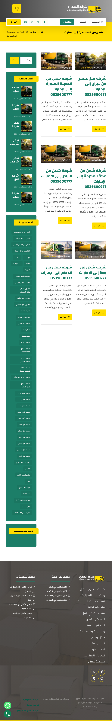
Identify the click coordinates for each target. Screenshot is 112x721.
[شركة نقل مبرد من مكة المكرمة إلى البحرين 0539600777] (26, 91)
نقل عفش (26, 506)
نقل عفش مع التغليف (22, 512)
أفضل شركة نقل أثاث (22, 238)
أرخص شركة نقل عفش (22, 232)
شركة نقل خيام (24, 437)
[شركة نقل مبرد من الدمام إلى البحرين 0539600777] (26, 109)
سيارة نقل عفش (24, 323)
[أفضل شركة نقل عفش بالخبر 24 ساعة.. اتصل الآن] (26, 144)
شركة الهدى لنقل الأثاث (21, 377)
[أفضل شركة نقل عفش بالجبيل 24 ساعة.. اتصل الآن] (26, 126)
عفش (27, 468)
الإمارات (27, 257)
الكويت (27, 269)
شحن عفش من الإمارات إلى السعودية (22, 606)
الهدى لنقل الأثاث (23, 298)
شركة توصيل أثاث (23, 399)
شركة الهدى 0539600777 (25, 350)
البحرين (17, 257)
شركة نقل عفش (24, 443)
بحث (14, 60)
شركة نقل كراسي (23, 449)
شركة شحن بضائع (23, 412)
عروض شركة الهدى (23, 462)
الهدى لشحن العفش (22, 276)
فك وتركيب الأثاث (23, 474)
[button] (55, 22)
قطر (28, 481)
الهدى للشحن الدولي (22, 282)
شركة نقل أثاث (24, 424)
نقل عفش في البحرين (56, 600)
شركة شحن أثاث (24, 405)
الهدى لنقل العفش (23, 304)
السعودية (16, 263)
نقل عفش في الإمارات (56, 596)
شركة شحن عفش (23, 418)
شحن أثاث (26, 329)
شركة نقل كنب (24, 456)
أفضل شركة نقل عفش (21, 244)
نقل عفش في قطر (58, 587)
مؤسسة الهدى (24, 487)
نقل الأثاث (26, 493)
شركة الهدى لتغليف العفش (24, 369)
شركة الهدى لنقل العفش (25, 385)
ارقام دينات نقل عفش (22, 250)
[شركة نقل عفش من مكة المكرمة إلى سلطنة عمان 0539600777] (26, 179)
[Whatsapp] (7, 705)
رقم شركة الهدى (24, 317)
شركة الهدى (25, 342)
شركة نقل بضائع (24, 430)
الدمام (28, 263)
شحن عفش (25, 336)
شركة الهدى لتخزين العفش (25, 360)
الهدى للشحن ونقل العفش (25, 290)
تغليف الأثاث (25, 310)
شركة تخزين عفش (23, 393)
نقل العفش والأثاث (23, 500)
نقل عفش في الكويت (56, 591)
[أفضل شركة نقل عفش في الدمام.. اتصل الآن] (26, 161)
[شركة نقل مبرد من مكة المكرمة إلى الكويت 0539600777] (26, 197)
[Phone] (7, 714)
